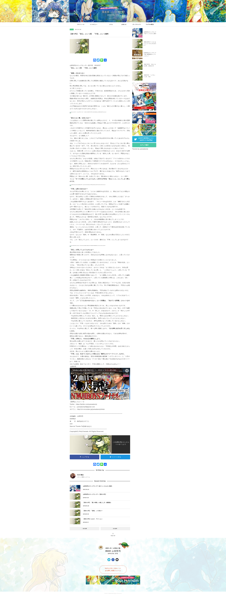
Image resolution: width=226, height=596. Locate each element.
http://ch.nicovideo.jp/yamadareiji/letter (91, 409)
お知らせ (123, 24)
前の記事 (85, 528)
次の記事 (115, 528)
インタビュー (93, 24)
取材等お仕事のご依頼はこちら (113, 569)
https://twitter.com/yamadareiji (86, 404)
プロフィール (80, 24)
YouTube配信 (150, 24)
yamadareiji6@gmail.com (86, 407)
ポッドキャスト (137, 24)
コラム (111, 24)
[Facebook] (94, 60)
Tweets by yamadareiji (140, 149)
